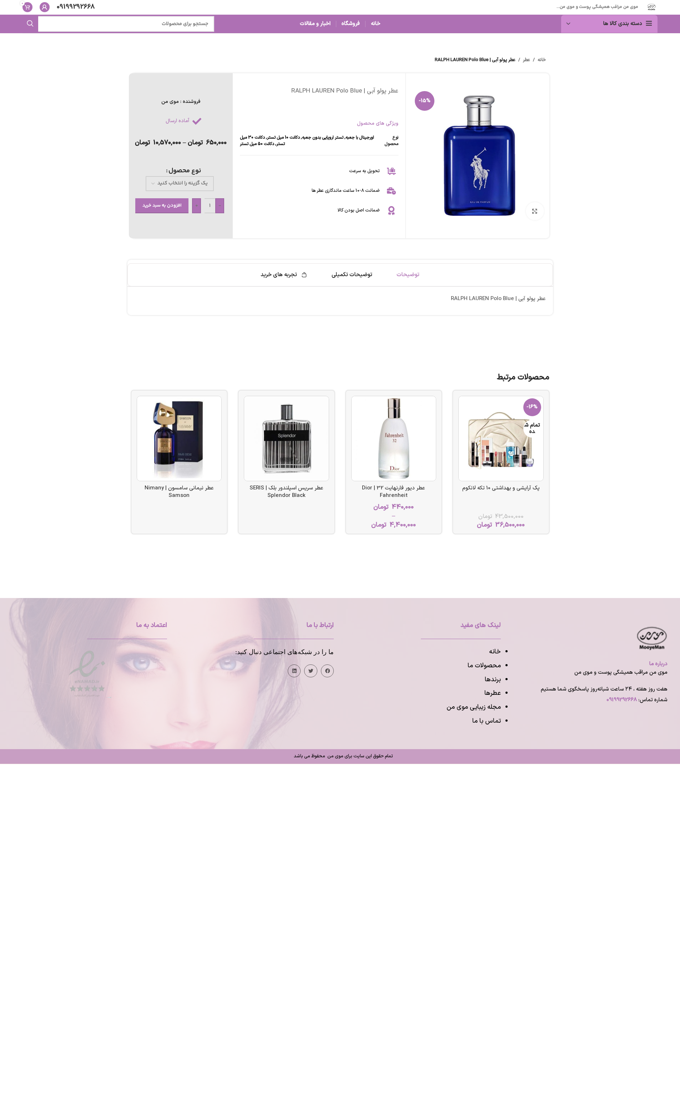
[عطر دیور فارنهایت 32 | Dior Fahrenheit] (394, 438)
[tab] (408, 274)
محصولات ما (484, 666)
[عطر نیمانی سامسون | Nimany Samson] (179, 438)
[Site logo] (651, 7)
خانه (542, 60)
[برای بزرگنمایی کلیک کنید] (535, 211)
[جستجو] (30, 24)
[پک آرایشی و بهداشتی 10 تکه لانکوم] (501, 438)
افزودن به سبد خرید (161, 205)
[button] (327, 670)
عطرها (492, 693)
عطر (526, 60)
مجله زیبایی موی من (474, 707)
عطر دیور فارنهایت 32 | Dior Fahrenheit (393, 492)
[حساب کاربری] (44, 7)
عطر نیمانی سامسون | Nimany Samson (179, 492)
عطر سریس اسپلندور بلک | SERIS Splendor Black (286, 492)
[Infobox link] (76, 7)
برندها (493, 679)
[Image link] (87, 673)
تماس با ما (486, 721)
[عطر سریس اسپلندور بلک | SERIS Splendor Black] (286, 438)
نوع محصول (184, 171)
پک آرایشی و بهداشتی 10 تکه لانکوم (501, 488)
